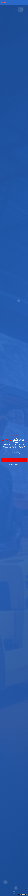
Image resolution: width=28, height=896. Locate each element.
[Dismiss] (26, 894)
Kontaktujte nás (15, 464)
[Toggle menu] (25, 2)
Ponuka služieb (13, 460)
